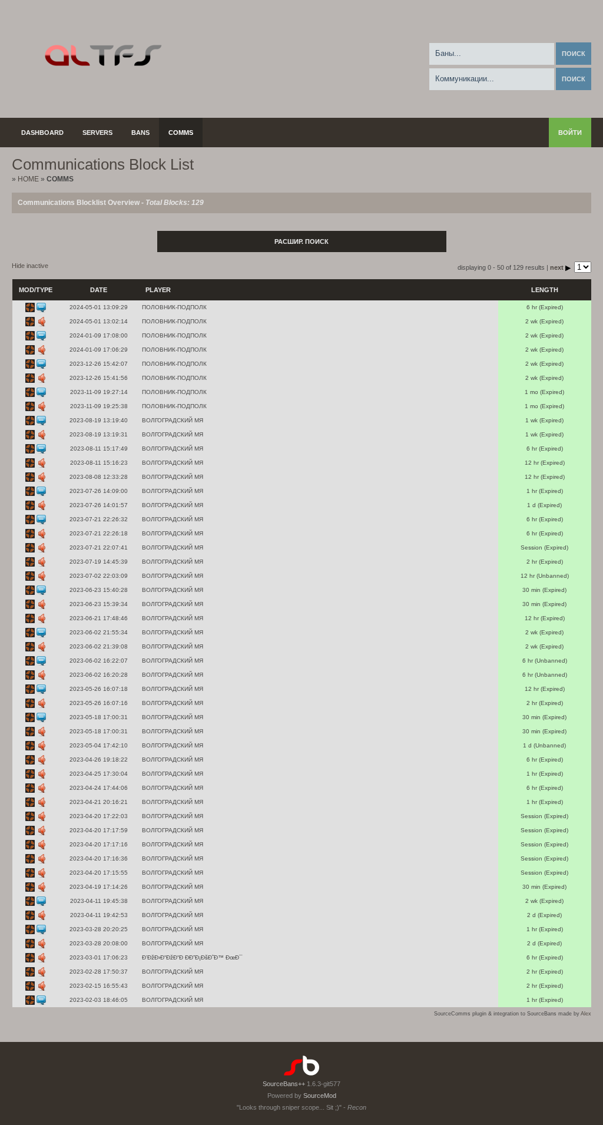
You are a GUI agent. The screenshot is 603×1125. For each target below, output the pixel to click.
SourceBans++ (284, 1083)
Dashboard (42, 132)
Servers (97, 132)
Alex (586, 1014)
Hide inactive (30, 265)
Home (28, 179)
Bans (140, 132)
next (557, 267)
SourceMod (319, 1095)
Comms (180, 132)
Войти (570, 132)
